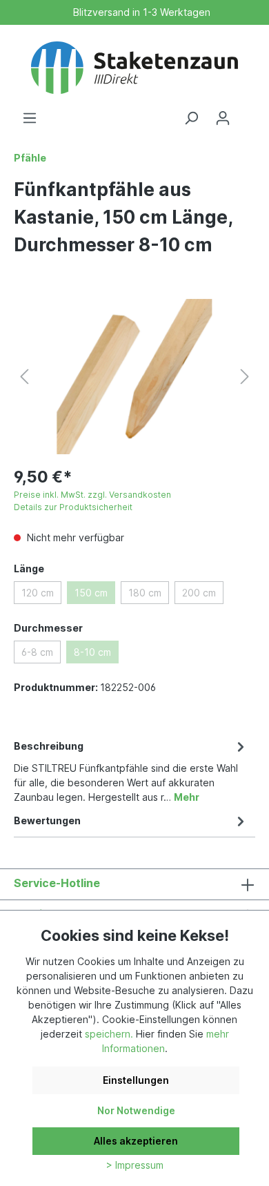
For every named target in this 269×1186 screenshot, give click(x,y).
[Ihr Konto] (223, 118)
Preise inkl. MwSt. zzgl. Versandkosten (92, 494)
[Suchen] (191, 118)
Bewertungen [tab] (47, 820)
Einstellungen (136, 1080)
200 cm (199, 593)
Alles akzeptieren (136, 1141)
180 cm (144, 593)
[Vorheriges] (24, 376)
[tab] (131, 770)
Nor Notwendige (136, 1110)
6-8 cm (37, 652)
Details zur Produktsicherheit (73, 507)
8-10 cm (92, 652)
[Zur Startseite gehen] (134, 67)
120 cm (37, 593)
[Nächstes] (245, 376)
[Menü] (30, 118)
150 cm (91, 593)
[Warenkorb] (247, 113)
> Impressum (134, 1165)
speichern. (109, 1034)
